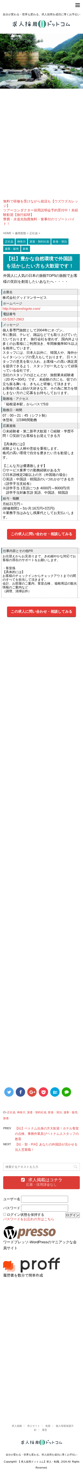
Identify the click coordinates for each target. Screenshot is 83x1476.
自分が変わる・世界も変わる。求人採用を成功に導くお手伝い (41, 1454)
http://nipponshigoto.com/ (21, 309)
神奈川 (21, 1112)
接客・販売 (70, 1112)
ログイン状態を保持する (25, 1214)
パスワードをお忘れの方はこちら (28, 1219)
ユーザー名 (11, 1199)
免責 (47, 1425)
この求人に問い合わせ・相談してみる (41, 534)
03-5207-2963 (13, 319)
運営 (44, 1429)
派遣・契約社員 (36, 1112)
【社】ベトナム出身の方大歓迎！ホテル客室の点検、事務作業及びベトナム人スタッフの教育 (47, 1133)
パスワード (11, 1208)
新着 (6, 1118)
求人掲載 (17, 1425)
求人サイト (33, 1425)
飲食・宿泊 (55, 1112)
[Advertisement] (41, 147)
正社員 (11, 1112)
